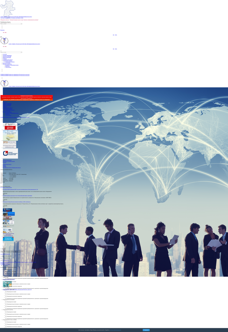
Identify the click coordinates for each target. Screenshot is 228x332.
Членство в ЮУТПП (7, 56)
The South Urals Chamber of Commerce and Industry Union (11, 17)
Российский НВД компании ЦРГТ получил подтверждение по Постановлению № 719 (20, 189)
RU (113, 34)
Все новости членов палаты (6, 187)
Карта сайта (33, 262)
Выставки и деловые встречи (9, 161)
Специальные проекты (7, 60)
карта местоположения (5, 254)
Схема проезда (8, 67)
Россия (4, 165)
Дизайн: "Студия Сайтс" (5, 264)
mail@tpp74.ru (6, 260)
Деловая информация (7, 55)
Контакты (2, 30)
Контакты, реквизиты (7, 63)
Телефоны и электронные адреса (11, 65)
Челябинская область (7, 164)
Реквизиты (7, 66)
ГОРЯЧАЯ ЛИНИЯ (4, 74)
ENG (116, 34)
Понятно (146, 330)
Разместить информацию (14, 74)
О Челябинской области (8, 59)
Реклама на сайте (27, 262)
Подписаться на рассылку (24, 74)
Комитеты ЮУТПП (7, 57)
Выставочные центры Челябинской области (12, 167)
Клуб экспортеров (6, 62)
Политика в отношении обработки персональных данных (12, 262)
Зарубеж (4, 162)
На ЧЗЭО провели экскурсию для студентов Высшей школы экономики (17, 195)
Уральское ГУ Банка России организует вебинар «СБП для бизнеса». (17, 201)
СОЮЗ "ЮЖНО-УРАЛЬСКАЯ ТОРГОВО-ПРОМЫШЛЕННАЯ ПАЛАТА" (16, 16)
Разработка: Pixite (4, 263)
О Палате (5, 58)
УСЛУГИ (5, 54)
